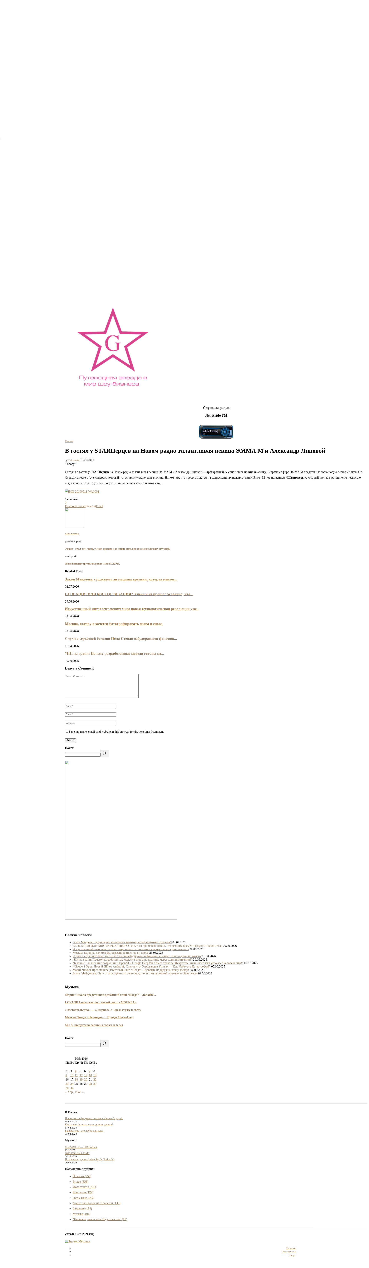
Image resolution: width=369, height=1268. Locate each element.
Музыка (81, 1213)
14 (90, 1075)
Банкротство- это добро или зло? (84, 1130)
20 (85, 1079)
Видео (80, 1181)
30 (67, 1088)
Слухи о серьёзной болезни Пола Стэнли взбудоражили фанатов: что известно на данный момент (137, 956)
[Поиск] (105, 753)
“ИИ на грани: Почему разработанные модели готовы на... (114, 653)
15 (94, 1075)
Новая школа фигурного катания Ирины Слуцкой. (94, 1118)
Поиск (69, 748)
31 (71, 1088)
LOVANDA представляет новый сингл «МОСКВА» (100, 1002)
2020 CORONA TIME (77, 1153)
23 (67, 1083)
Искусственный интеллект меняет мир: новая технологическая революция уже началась (131, 949)
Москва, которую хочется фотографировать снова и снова (114, 624)
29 (94, 1083)
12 (81, 1075)
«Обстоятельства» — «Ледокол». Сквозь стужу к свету (103, 1009)
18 (76, 1079)
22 (94, 1079)
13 (85, 1075)
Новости (69, 441)
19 (81, 1079)
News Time (83, 1197)
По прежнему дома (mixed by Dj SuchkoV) (89, 1159)
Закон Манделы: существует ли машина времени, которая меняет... (121, 579)
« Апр (69, 1092)
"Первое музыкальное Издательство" (100, 1219)
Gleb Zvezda (73, 460)
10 (71, 1075)
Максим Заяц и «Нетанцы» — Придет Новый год (99, 1017)
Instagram (82, 1208)
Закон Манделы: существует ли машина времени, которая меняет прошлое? (122, 942)
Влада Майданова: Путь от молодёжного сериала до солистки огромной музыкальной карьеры (135, 973)
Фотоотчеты (84, 1187)
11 (76, 1075)
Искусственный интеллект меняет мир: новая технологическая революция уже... (132, 609)
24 (71, 1083)
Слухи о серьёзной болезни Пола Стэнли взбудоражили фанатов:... (121, 638)
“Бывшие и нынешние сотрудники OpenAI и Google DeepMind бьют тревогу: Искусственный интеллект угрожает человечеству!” (158, 963)
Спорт (292, 1255)
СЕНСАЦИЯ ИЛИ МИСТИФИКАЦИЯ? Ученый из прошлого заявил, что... (129, 594)
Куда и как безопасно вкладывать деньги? (89, 1124)
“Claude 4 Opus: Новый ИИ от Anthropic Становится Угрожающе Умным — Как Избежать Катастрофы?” (141, 966)
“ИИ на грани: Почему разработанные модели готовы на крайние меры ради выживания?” (132, 959)
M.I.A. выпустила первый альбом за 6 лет (94, 1025)
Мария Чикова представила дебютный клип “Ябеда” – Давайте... (110, 994)
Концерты (83, 1192)
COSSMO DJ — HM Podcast (81, 1147)
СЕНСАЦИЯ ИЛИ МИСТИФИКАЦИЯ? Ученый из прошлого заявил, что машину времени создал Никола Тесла (147, 945)
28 (90, 1083)
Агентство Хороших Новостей (96, 1203)
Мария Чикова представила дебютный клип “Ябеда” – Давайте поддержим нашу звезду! (131, 970)
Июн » (79, 1092)
